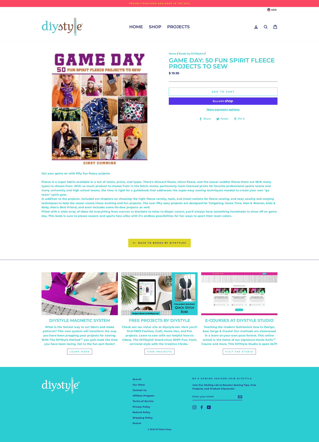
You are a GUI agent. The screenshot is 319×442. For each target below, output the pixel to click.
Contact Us (140, 390)
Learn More (80, 351)
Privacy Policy (141, 406)
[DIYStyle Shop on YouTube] (209, 407)
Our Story (139, 384)
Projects (178, 26)
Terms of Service (143, 401)
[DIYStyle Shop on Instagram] (194, 407)
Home (136, 26)
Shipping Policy (143, 417)
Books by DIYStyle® (191, 53)
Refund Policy (141, 412)
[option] (159, 3)
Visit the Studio (239, 351)
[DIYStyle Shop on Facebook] (202, 407)
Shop (155, 26)
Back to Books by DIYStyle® (161, 243)
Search (137, 379)
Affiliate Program (144, 395)
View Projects (159, 351)
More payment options (223, 109)
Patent (137, 423)
